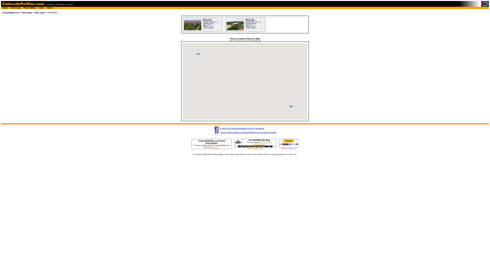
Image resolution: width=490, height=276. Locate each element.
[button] (291, 106)
